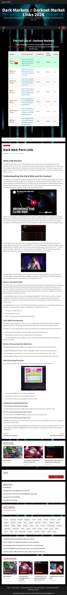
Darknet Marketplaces (52, 587)
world (54, 531)
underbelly (22, 531)
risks (51, 528)
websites (36, 531)
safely (56, 528)
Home (9, 587)
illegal (19, 525)
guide (57, 522)
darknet (13, 522)
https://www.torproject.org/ (17, 47)
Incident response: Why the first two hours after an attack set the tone (24, 551)
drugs (25, 522)
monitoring (7, 528)
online (34, 528)
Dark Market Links (33, 589)
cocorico (52, 519)
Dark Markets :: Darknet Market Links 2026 (33, 12)
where (43, 531)
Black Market (12, 452)
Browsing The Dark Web (10, 500)
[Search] (59, 27)
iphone (32, 525)
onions (28, 528)
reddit (46, 528)
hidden (13, 525)
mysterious (16, 528)
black (34, 519)
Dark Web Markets (39, 587)
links (37, 525)
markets (59, 525)
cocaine (46, 519)
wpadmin (6, 153)
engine (31, 522)
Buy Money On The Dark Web (11, 497)
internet (25, 525)
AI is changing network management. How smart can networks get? (23, 545)
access (6, 519)
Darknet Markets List (27, 587)
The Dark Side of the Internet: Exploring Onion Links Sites (54, 452)
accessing (13, 519)
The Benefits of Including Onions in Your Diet (33, 452)
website (30, 531)
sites (11, 531)
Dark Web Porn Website (57, 434)
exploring (37, 522)
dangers (6, 522)
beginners (27, 519)
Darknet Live (63, 27)
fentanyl (51, 522)
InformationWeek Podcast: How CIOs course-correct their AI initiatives (24, 548)
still (16, 531)
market (43, 525)
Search (5, 472)
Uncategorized (7, 145)
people (40, 528)
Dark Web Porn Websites (10, 434)
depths (19, 522)
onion (22, 528)
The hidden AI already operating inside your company (19, 539)
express (45, 522)
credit (59, 519)
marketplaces (51, 525)
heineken (6, 525)
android (20, 519)
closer (39, 519)
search (6, 531)
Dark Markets (16, 587)
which (49, 531)
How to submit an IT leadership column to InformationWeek (21, 542)
